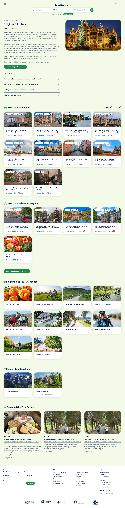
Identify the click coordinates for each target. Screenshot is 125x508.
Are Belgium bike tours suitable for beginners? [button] (19, 90)
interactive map (44, 62)
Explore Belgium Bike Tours (15, 67)
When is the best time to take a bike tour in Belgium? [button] (21, 84)
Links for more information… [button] (13, 95)
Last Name (29, 475)
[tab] (17, 125)
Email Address (7, 481)
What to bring (57, 474)
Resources (56, 479)
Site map (79, 486)
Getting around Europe (59, 472)
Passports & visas (58, 483)
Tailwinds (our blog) (82, 472)
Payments (103, 474)
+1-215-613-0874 (105, 485)
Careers (78, 477)
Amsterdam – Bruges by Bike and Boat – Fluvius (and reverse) (62, 442)
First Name (6, 475)
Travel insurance (57, 481)
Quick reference (104, 472)
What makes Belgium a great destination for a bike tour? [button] (22, 79)
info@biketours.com (105, 482)
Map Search (69, 14)
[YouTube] (101, 490)
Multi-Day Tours (7, 20)
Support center (80, 483)
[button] (5, 4)
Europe (15, 20)
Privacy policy (80, 481)
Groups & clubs (80, 474)
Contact (78, 479)
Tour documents (104, 477)
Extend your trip (57, 477)
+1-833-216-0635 (105, 487)
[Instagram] (106, 490)
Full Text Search (57, 14)
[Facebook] (104, 490)
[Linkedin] (109, 490)
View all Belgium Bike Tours (18, 271)
